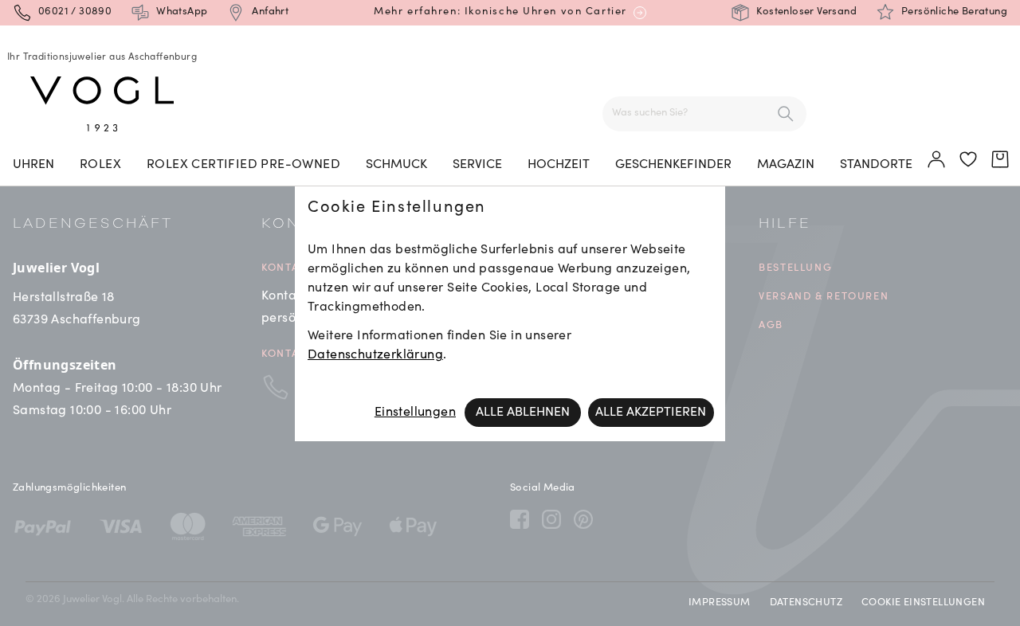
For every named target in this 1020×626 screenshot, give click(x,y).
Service (477, 164)
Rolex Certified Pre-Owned (243, 164)
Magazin (785, 164)
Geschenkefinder (673, 164)
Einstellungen (415, 412)
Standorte (876, 164)
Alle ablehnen (523, 412)
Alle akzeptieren (650, 412)
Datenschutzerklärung (375, 355)
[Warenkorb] (1000, 160)
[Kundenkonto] (937, 160)
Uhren (33, 164)
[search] (786, 114)
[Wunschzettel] (969, 160)
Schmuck (396, 164)
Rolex (100, 164)
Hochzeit (559, 164)
